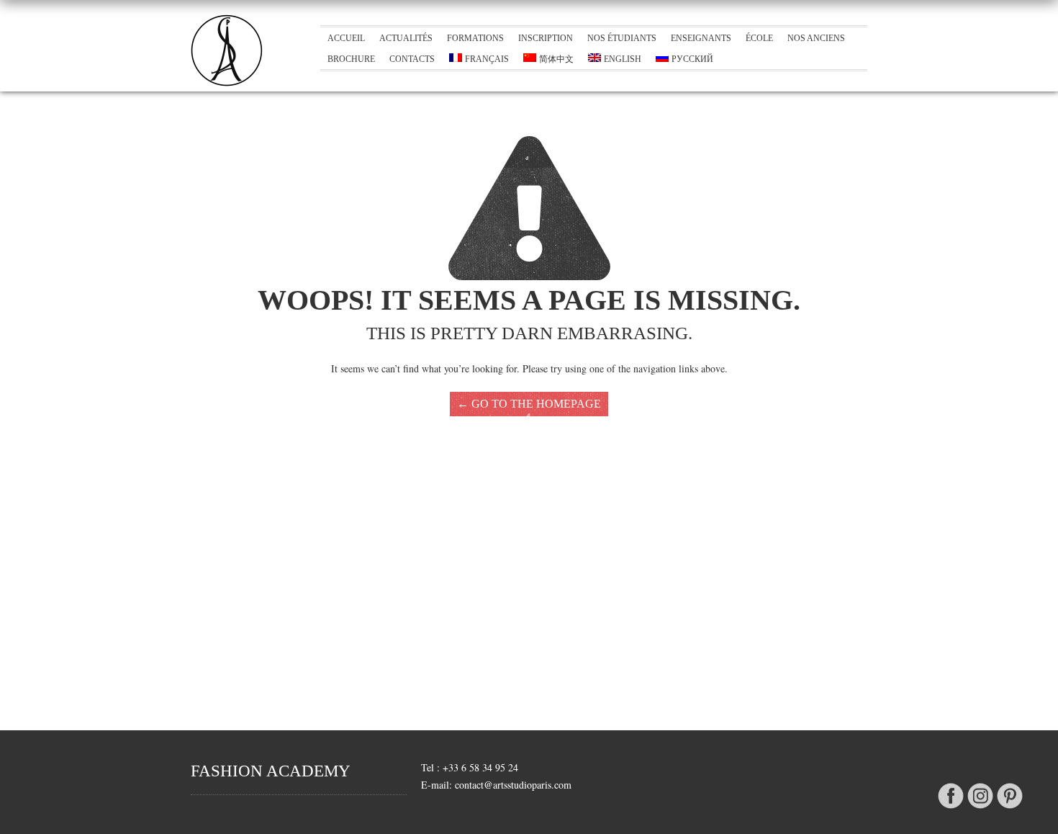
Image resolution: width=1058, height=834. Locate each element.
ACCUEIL (346, 38)
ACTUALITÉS (406, 38)
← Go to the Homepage (529, 404)
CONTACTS (412, 59)
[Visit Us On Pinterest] (1009, 809)
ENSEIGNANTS (701, 38)
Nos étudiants (621, 38)
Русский (692, 59)
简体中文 (556, 59)
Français (487, 59)
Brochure (351, 59)
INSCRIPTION (545, 38)
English (622, 59)
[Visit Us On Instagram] (980, 809)
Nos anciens (816, 38)
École (759, 38)
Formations (475, 38)
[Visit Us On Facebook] (950, 809)
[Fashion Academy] (227, 82)
